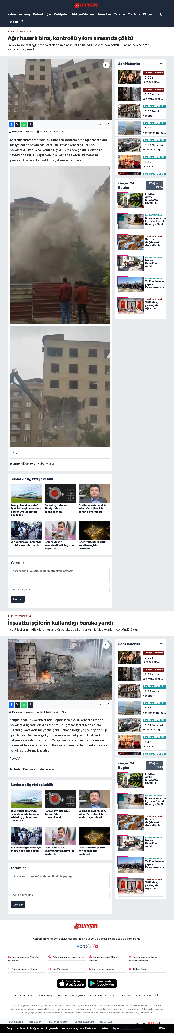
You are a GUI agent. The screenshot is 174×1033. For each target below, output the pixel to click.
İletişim (13, 21)
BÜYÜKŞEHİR (16, 1022)
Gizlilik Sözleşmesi (131, 1028)
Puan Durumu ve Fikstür (24, 969)
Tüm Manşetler (60, 969)
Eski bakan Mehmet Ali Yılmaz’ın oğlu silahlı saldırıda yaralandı (93, 508)
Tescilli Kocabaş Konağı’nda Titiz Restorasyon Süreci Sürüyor (153, 114)
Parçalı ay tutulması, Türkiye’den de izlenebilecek (57, 508)
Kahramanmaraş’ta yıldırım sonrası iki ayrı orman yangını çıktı (155, 131)
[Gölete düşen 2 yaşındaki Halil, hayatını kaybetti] (60, 530)
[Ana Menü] (161, 20)
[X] (84, 946)
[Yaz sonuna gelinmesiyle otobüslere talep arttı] (26, 530)
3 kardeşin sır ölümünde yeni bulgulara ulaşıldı (153, 80)
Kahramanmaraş (19, 14)
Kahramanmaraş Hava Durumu (69, 957)
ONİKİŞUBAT (36, 1022)
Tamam (162, 1028)
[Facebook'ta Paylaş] (11, 124)
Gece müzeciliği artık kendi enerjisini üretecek (92, 545)
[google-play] (102, 983)
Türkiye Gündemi (83, 14)
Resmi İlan (104, 14)
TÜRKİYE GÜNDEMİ (83, 1022)
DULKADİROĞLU (58, 1022)
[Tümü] (161, 63)
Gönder (18, 599)
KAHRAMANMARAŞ (154, 106)
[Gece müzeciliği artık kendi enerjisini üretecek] (94, 530)
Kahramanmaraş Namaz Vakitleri (104, 959)
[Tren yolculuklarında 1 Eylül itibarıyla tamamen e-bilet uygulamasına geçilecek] (26, 493)
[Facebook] (78, 946)
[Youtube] (96, 946)
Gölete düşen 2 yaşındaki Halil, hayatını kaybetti (59, 545)
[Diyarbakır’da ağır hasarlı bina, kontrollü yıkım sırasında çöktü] (60, 244)
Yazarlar (119, 14)
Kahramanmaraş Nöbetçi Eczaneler (23, 959)
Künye (147, 14)
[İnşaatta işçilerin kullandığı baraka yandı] (60, 670)
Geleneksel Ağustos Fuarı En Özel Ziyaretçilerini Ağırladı (153, 165)
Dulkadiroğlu (42, 14)
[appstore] (72, 983)
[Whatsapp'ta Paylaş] (24, 124)
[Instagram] (90, 946)
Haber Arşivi (140, 969)
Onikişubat (61, 14)
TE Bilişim (153, 1023)
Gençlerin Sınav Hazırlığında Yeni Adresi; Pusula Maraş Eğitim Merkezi (154, 148)
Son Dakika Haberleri (103, 969)
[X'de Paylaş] (17, 124)
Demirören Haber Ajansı (23, 132)
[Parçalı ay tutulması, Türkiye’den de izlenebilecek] (60, 493)
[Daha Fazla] (30, 124)
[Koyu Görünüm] (161, 14)
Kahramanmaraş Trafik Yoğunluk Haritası (143, 959)
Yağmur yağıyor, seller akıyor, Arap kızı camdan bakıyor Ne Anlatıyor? (153, 97)
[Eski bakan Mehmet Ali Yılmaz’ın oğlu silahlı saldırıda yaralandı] (94, 493)
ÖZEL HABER (107, 1022)
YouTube (134, 14)
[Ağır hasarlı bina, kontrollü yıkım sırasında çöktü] (60, 89)
